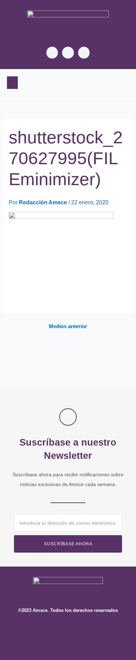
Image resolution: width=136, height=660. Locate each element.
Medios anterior (68, 326)
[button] (12, 82)
